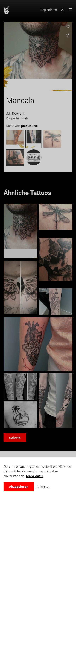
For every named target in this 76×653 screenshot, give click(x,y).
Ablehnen (44, 486)
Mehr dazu (34, 476)
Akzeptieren (18, 486)
